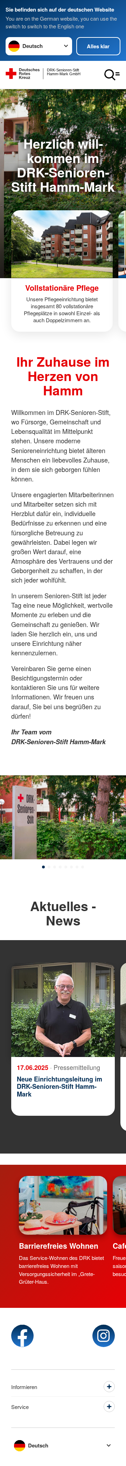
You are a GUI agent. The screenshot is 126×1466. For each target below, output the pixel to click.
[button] (43, 867)
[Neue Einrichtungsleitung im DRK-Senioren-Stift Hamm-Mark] (63, 1010)
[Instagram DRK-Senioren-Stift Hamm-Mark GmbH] (103, 1336)
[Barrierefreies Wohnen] (63, 1205)
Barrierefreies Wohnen (58, 1245)
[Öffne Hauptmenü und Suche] (112, 74)
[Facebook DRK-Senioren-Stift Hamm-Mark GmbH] (22, 1336)
